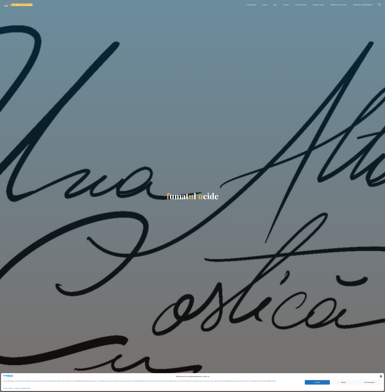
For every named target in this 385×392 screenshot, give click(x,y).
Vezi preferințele (369, 382)
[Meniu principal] (379, 5)
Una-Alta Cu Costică (21, 4)
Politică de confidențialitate (22, 388)
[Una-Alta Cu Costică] (6, 5)
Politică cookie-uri (8, 388)
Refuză (343, 382)
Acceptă (317, 382)
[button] (381, 376)
